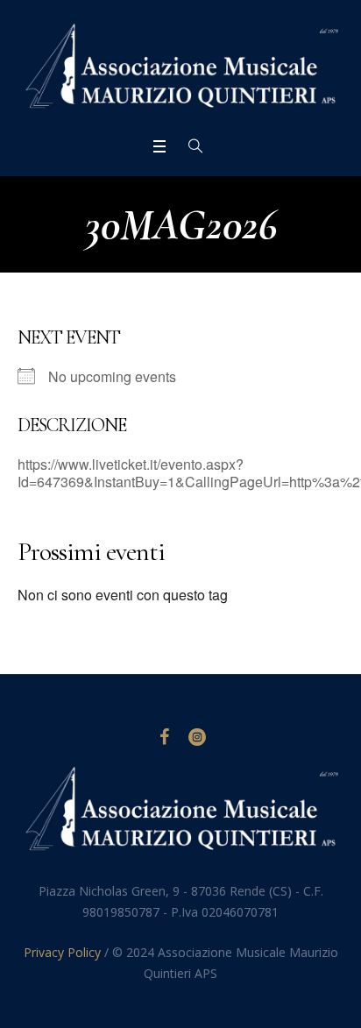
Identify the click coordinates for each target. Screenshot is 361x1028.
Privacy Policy (62, 952)
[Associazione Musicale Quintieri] (180, 67)
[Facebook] (163, 737)
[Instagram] (197, 737)
